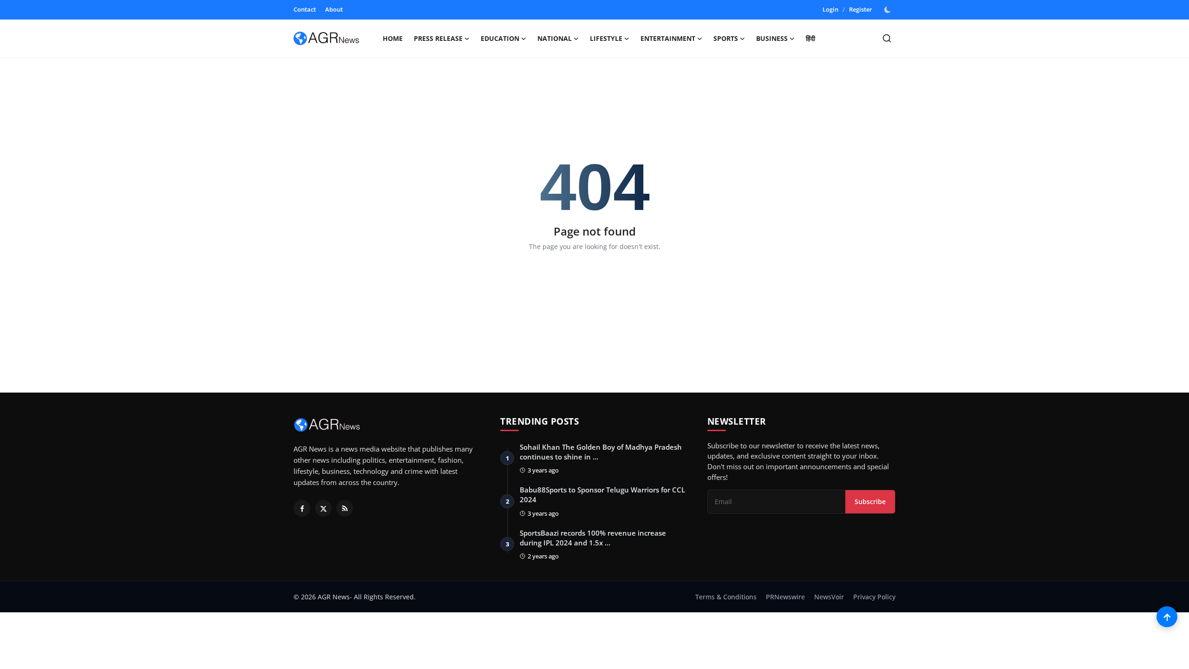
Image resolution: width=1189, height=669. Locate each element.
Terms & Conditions (726, 596)
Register (860, 9)
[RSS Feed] (344, 508)
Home (393, 38)
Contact (305, 9)
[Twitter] (323, 508)
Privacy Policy (874, 596)
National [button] (554, 38)
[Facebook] (302, 508)
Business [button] (772, 38)
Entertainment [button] (667, 38)
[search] (886, 38)
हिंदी (810, 38)
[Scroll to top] (1166, 616)
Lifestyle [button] (606, 38)
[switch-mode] (888, 10)
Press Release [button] (438, 38)
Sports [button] (725, 38)
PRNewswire (785, 596)
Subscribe (870, 501)
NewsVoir (829, 596)
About (334, 9)
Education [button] (500, 38)
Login (830, 9)
